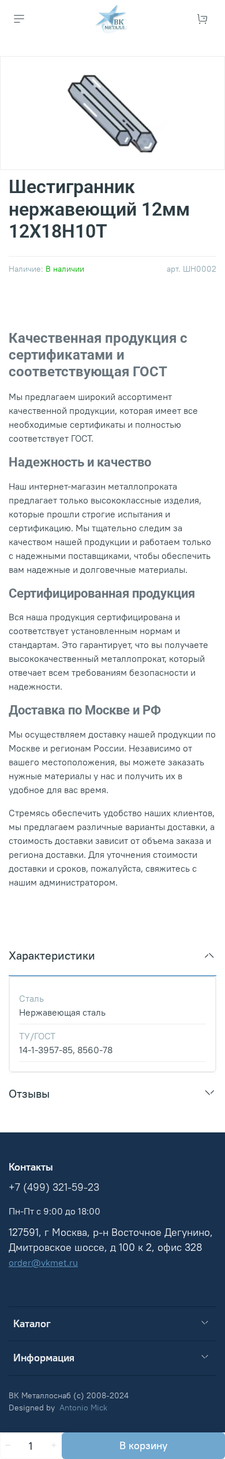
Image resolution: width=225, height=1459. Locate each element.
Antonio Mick (83, 1407)
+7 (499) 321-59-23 (54, 1187)
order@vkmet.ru (43, 1262)
